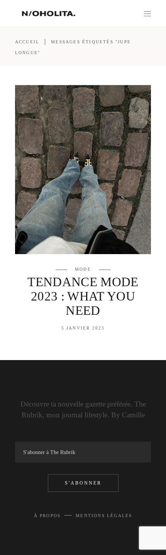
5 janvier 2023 (83, 328)
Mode (83, 269)
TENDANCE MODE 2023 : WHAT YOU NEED (82, 296)
